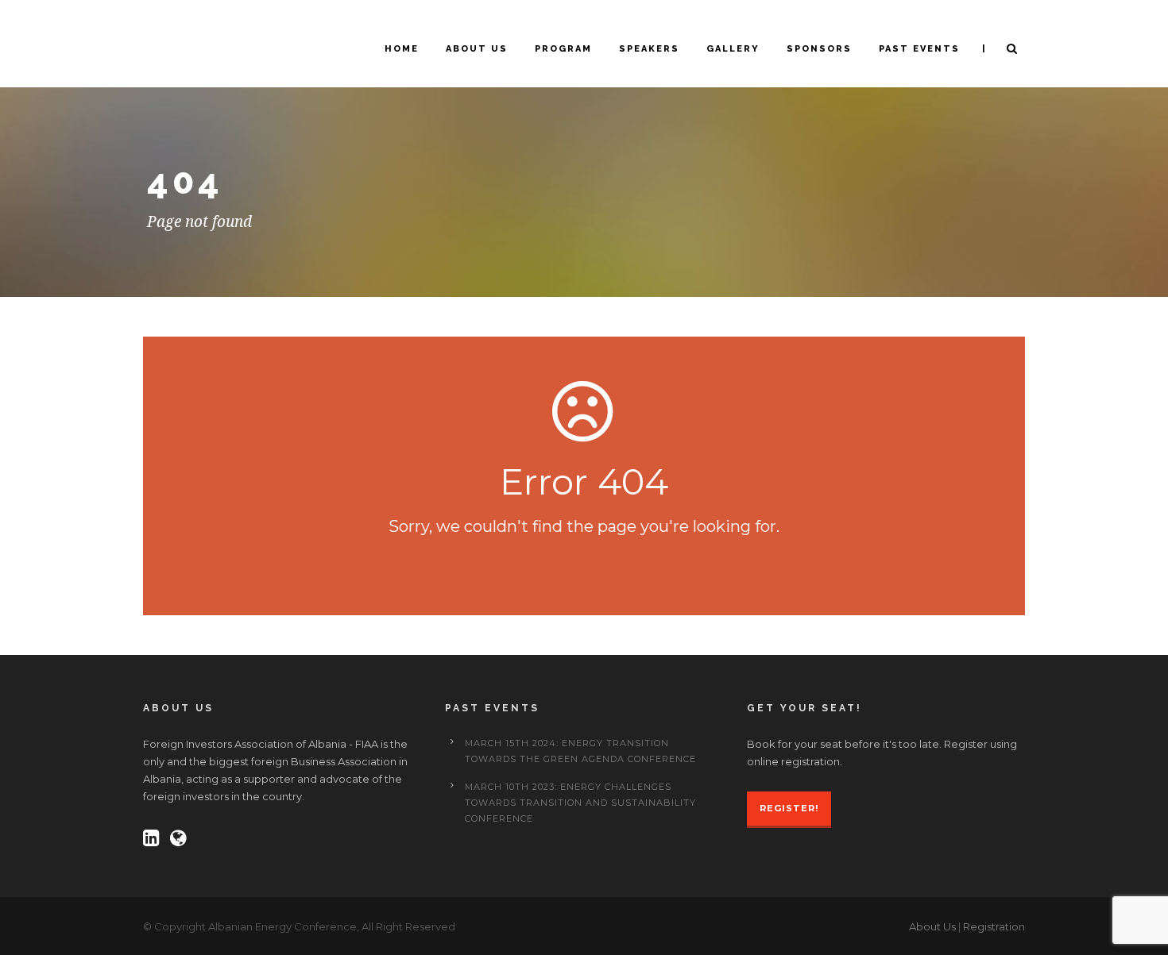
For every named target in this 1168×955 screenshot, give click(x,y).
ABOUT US (477, 49)
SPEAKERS (649, 49)
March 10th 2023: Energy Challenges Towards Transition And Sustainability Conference (580, 802)
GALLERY (733, 49)
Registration (994, 926)
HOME (402, 49)
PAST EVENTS (919, 49)
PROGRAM (563, 49)
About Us (932, 926)
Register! (789, 808)
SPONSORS (819, 49)
